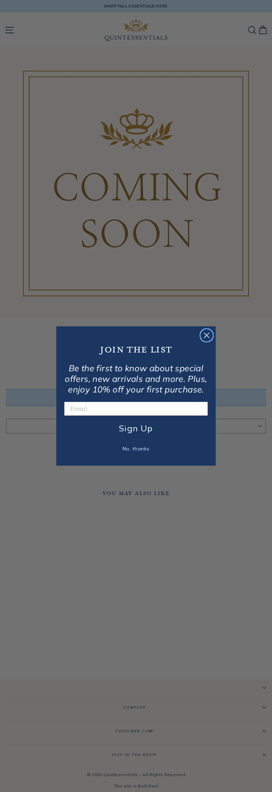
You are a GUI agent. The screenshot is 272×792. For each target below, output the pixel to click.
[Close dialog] (206, 335)
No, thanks (136, 449)
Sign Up (136, 428)
